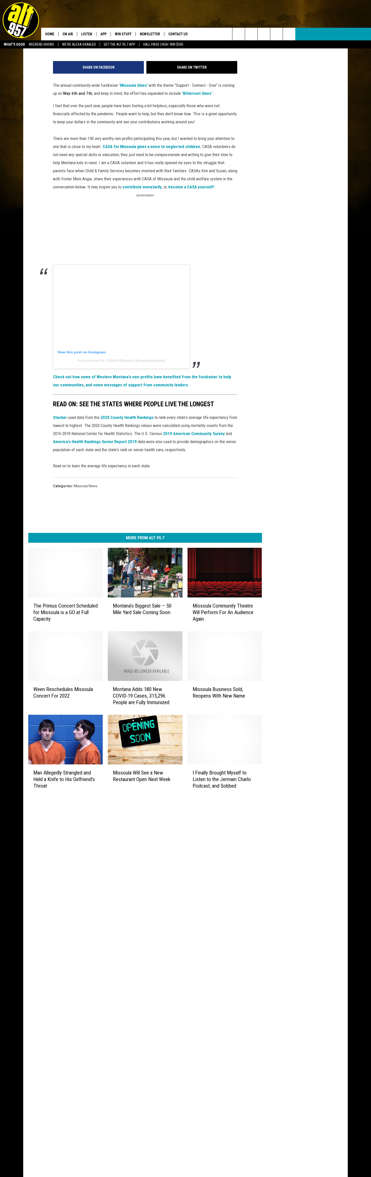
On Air (68, 34)
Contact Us (178, 34)
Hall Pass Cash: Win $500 (163, 44)
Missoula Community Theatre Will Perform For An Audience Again (223, 612)
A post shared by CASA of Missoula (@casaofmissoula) (121, 360)
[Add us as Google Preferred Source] (251, 34)
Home (49, 34)
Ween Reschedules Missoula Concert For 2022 (63, 692)
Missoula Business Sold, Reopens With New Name (219, 692)
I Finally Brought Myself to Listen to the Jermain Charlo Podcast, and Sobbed (222, 779)
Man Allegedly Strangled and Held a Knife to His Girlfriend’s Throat (64, 779)
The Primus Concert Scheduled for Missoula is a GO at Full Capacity (65, 612)
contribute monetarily (141, 186)
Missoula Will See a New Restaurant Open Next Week (141, 776)
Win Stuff (123, 34)
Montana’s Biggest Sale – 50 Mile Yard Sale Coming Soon (142, 609)
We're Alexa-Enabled (79, 44)
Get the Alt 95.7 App (119, 44)
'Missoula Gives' (133, 85)
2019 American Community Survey (194, 433)
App (103, 34)
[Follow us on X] (276, 34)
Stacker (60, 417)
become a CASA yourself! (191, 186)
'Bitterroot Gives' (197, 93)
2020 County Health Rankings (126, 417)
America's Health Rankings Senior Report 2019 (95, 441)
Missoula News (85, 486)
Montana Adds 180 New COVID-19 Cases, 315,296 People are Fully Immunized (141, 695)
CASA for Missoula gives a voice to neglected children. (152, 146)
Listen (86, 34)
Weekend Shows (41, 44)
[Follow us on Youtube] (289, 34)
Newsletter (150, 34)
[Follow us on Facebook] (264, 34)
